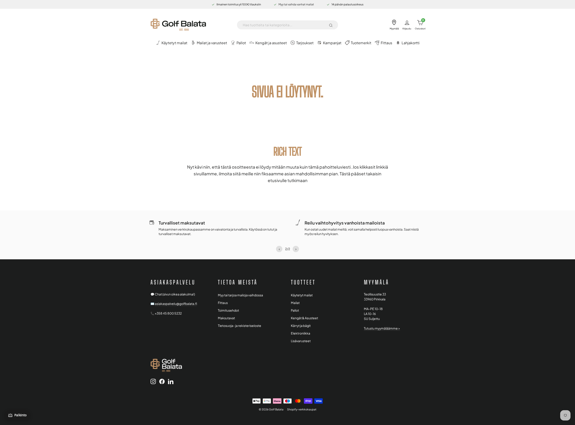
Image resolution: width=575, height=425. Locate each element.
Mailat (295, 303)
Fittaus (223, 303)
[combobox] (284, 24)
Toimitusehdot (228, 310)
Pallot (295, 310)
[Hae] (330, 25)
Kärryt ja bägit (301, 326)
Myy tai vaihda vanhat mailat (296, 4)
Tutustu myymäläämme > (382, 328)
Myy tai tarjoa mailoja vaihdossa (240, 295)
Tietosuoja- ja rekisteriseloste (239, 326)
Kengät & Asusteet (304, 318)
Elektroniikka (300, 333)
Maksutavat (226, 318)
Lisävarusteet (301, 341)
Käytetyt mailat (302, 295)
